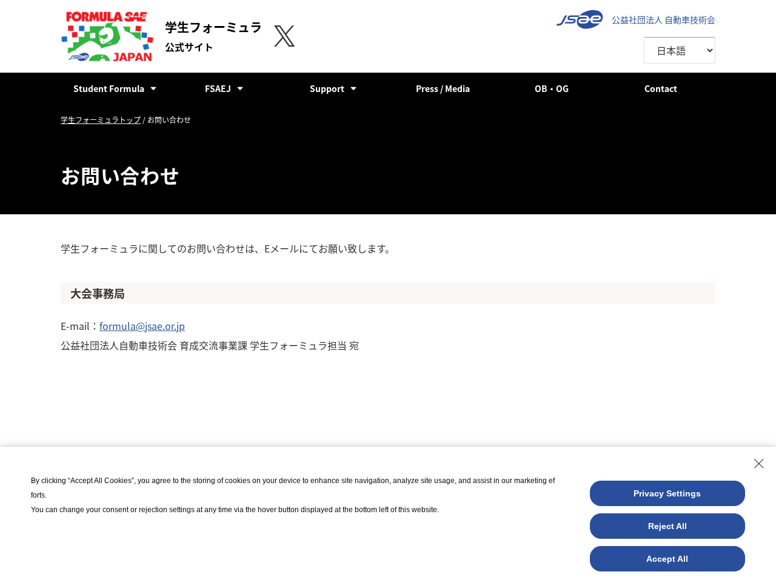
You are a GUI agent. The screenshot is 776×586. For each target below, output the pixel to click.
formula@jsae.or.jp (142, 325)
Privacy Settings (667, 493)
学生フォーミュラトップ (101, 119)
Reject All (667, 526)
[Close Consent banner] (759, 463)
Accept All (667, 559)
